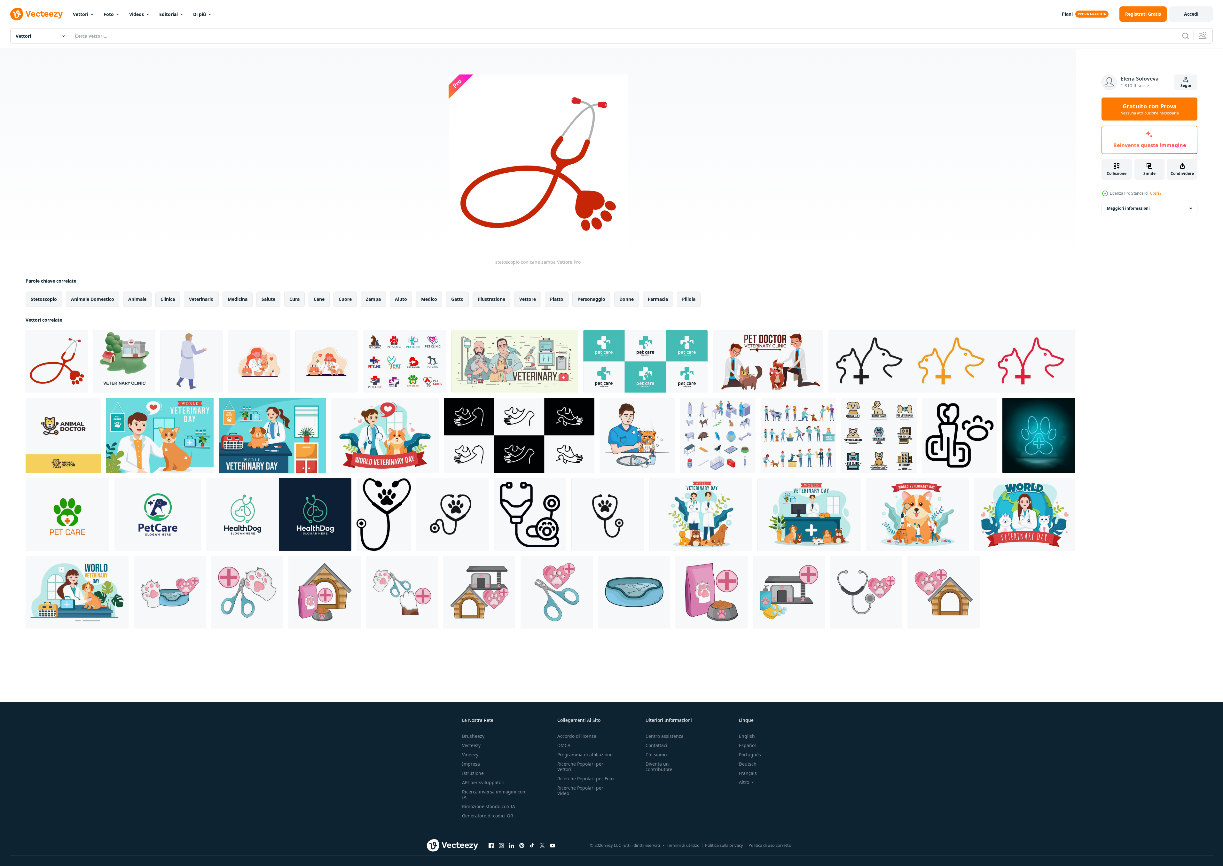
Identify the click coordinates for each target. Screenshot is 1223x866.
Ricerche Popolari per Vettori (580, 766)
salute (268, 299)
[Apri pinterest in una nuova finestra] (521, 845)
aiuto (401, 299)
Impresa (471, 764)
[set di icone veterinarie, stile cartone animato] (798, 435)
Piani (1067, 14)
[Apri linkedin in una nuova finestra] (511, 845)
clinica (168, 299)
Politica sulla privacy (724, 845)
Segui (1185, 85)
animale (137, 299)
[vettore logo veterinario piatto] (879, 435)
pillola (688, 299)
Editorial (168, 14)
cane (319, 299)
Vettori (80, 14)
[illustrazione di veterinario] (866, 592)
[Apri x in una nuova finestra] (542, 845)
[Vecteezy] (36, 14)
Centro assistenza (665, 736)
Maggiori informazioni (1128, 208)
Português (750, 755)
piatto (556, 299)
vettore (527, 299)
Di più (199, 14)
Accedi (1191, 14)
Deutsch (748, 764)
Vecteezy (471, 745)
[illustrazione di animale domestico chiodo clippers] (557, 592)
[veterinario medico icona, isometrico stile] (192, 361)
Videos (136, 14)
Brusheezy (473, 736)
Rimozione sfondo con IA (488, 806)
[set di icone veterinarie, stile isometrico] (718, 435)
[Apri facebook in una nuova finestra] (491, 845)
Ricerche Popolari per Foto (585, 779)
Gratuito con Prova (1149, 109)
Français (748, 773)
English (747, 736)
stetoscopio (44, 299)
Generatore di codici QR (487, 816)
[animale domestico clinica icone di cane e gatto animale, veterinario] (404, 361)
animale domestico (92, 299)
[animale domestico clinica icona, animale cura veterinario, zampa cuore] (67, 514)
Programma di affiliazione (585, 755)
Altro (744, 782)
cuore (345, 299)
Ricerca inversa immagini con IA (493, 794)
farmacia (658, 299)
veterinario (201, 299)
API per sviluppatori (483, 782)
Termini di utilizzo (683, 845)
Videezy (470, 755)
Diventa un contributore (659, 766)
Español (747, 745)
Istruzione (473, 773)
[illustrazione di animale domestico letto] (634, 592)
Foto (109, 14)
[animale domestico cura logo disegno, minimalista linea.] (519, 435)
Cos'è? (1155, 193)
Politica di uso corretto (770, 845)
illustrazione (491, 299)
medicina (237, 299)
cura (294, 299)
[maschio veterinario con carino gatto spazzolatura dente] (637, 435)
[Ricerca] (1185, 36)
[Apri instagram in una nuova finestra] (501, 845)
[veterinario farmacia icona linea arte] (951, 361)
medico (429, 299)
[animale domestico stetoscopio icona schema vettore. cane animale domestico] (530, 514)
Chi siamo (656, 755)
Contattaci (656, 745)
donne (626, 299)
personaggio (591, 299)
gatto (457, 299)
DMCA (563, 745)
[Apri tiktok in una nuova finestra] (532, 845)
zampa (373, 299)
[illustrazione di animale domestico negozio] (789, 592)
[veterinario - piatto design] (259, 361)
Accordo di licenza (576, 736)
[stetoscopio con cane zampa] (57, 361)
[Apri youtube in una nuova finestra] (552, 845)
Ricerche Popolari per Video (580, 790)
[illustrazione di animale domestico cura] (170, 592)
